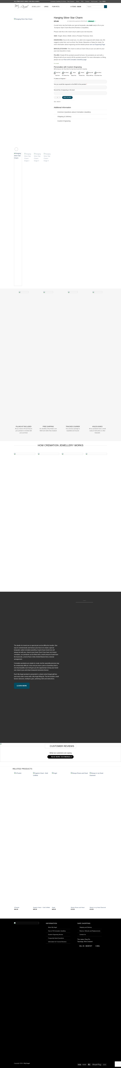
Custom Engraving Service (55, 934)
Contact (87, 1)
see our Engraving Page (97, 44)
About (77, 1)
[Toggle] (55, 112)
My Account (94, 1)
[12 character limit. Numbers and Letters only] (88, 84)
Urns (46, 6)
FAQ (82, 1)
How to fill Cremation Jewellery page (75, 59)
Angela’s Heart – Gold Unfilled (41, 907)
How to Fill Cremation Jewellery (57, 931)
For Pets (56, 6)
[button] (103, 1)
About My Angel (52, 927)
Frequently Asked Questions (56, 938)
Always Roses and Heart (78, 907)
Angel (53, 907)
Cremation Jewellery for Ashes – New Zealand (62, 1)
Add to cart (67, 97)
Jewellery (36, 6)
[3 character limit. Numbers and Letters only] (67, 78)
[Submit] (105, 6)
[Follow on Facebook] (89, 950)
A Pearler (16, 907)
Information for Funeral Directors (57, 941)
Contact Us (83, 934)
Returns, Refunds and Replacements (90, 931)
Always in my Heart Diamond (98, 907)
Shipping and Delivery (86, 927)
